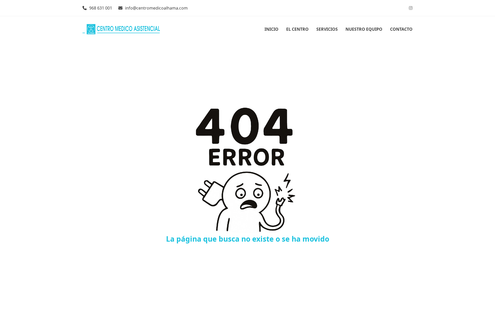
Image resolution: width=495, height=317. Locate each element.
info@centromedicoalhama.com (156, 8)
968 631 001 (100, 8)
